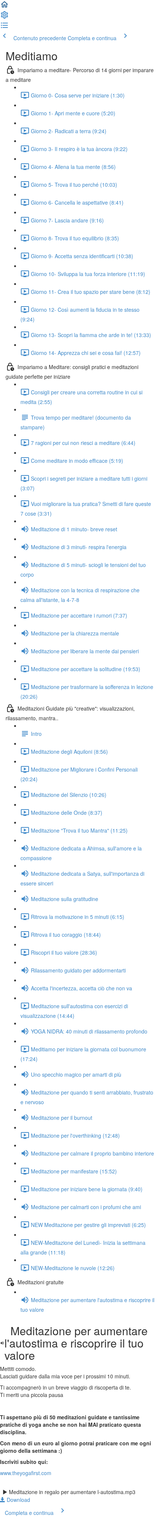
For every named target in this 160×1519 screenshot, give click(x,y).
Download (17, 1499)
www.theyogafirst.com (25, 1473)
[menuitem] (4, 17)
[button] (4, 6)
